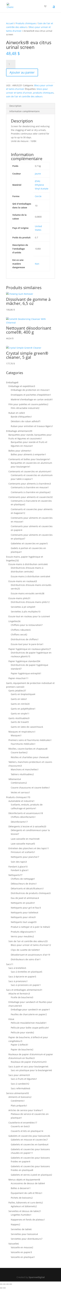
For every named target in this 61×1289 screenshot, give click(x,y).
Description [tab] (15, 105)
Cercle (38, 196)
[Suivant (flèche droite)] (4, 1287)
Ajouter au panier (22, 72)
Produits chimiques (26, 23)
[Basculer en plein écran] (4, 1284)
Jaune (38, 173)
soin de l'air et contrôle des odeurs (24, 96)
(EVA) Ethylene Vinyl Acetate (41, 185)
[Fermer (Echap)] (10, 1284)
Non (37, 263)
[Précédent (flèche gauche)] (1, 1287)
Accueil (10, 23)
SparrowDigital (37, 1277)
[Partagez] (7, 1284)
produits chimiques (43, 92)
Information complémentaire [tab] (24, 111)
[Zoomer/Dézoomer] (1, 1284)
